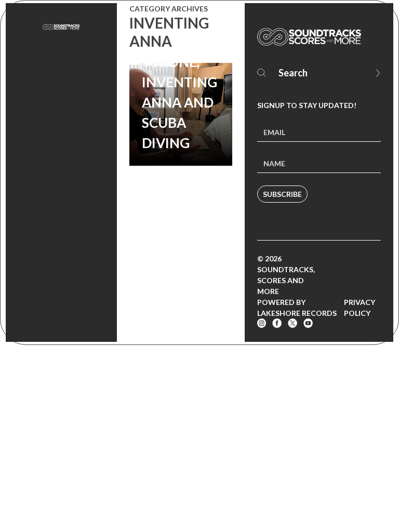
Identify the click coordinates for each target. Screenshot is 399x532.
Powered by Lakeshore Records (297, 307)
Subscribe (282, 194)
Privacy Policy (359, 307)
